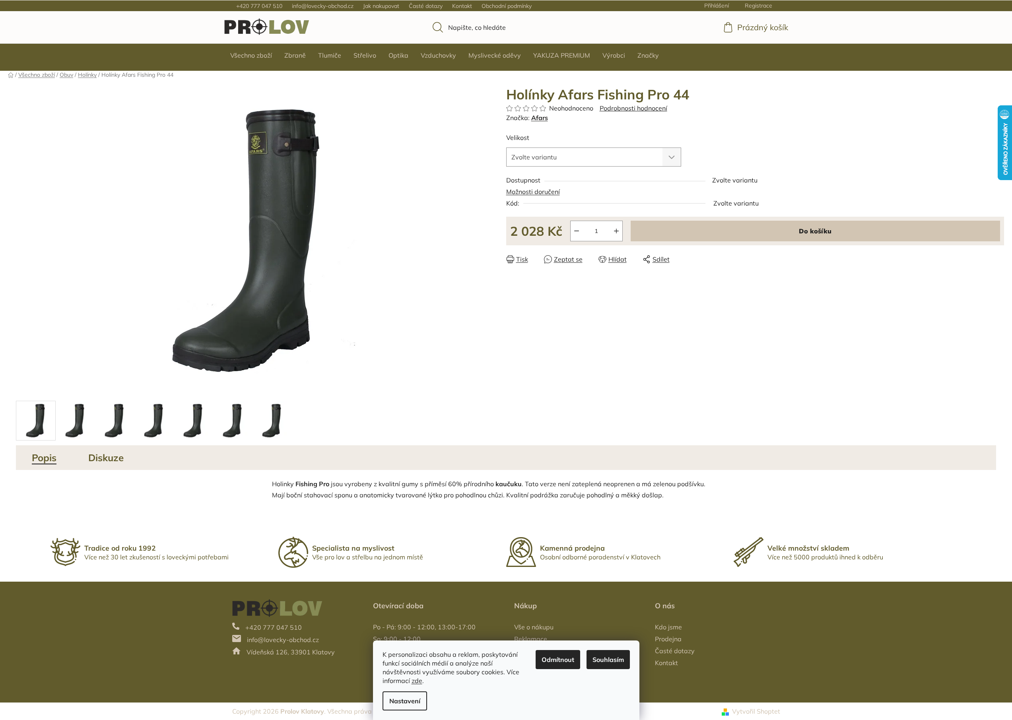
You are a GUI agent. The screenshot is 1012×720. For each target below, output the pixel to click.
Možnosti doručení (533, 192)
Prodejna (668, 639)
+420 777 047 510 (259, 6)
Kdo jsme (668, 627)
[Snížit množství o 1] (577, 231)
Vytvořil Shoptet (756, 711)
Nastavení (404, 701)
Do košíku (815, 231)
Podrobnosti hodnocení (633, 108)
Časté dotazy (426, 6)
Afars (539, 118)
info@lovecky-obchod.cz (323, 6)
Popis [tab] (44, 458)
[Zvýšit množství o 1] (616, 231)
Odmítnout (558, 660)
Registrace (758, 5)
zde (417, 681)
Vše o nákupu (534, 627)
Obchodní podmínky (507, 6)
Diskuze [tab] (106, 458)
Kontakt (462, 6)
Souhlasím (608, 660)
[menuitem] (251, 55)
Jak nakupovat (381, 6)
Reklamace (530, 639)
